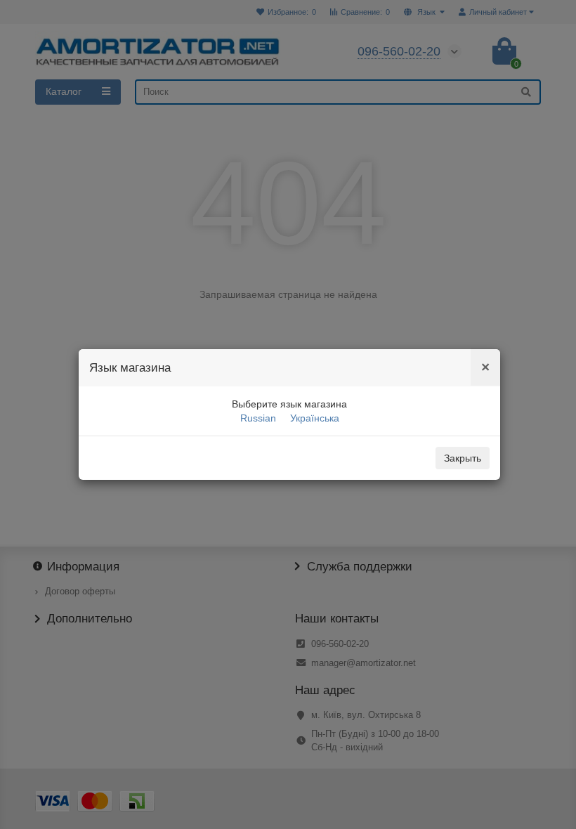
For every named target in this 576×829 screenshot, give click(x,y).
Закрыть (462, 458)
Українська (314, 418)
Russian (258, 418)
